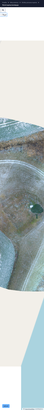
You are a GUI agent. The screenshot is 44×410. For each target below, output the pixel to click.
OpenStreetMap (29, 409)
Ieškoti (6, 406)
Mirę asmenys (14, 2)
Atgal (4, 15)
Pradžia (4, 2)
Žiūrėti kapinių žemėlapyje (10, 5)
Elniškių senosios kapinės (29, 2)
